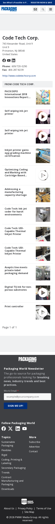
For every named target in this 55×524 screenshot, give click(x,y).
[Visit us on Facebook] (4, 60)
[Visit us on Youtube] (9, 60)
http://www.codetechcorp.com (19, 75)
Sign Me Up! (15, 405)
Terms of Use (43, 508)
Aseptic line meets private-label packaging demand (16, 270)
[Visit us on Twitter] (10, 428)
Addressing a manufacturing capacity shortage (16, 192)
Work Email (11, 391)
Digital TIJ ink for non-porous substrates (18, 288)
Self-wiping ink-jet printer (16, 112)
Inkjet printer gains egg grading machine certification (18, 152)
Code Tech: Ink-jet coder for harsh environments (16, 211)
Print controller (14, 306)
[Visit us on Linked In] (13, 60)
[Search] (43, 9)
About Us (9, 508)
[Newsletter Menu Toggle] (35, 9)
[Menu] (51, 9)
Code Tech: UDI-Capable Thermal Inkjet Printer (15, 231)
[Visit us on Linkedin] (18, 428)
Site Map (29, 512)
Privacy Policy (25, 508)
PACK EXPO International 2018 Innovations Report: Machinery (17, 94)
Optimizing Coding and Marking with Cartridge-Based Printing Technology (17, 172)
